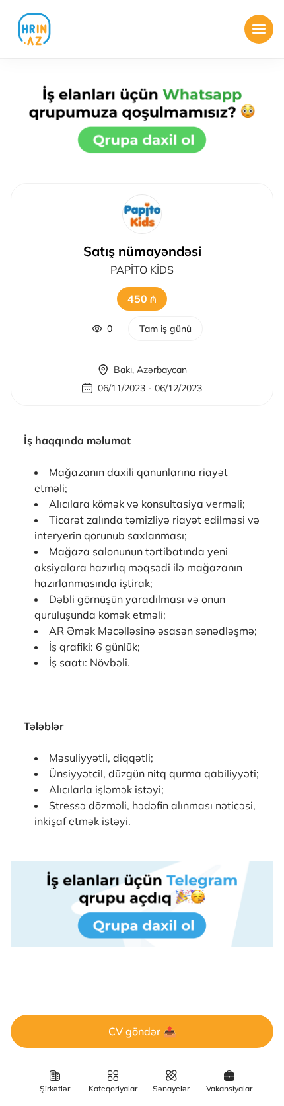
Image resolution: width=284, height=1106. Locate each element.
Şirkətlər (55, 1088)
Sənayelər (171, 1088)
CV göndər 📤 (142, 1031)
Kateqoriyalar (113, 1088)
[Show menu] (258, 29)
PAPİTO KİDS (142, 269)
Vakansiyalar (229, 1088)
